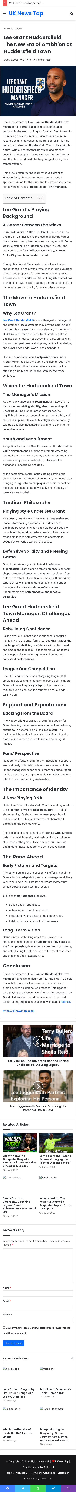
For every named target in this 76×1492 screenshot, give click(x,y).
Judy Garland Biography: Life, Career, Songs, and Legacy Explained (19, 1392)
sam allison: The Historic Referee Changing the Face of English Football (55, 1159)
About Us (47, 1478)
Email (7, 1301)
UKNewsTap (62, 1461)
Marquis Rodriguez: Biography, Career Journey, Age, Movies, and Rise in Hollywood (54, 1435)
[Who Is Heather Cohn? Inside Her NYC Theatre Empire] (19, 1416)
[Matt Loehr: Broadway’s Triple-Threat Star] (56, 1376)
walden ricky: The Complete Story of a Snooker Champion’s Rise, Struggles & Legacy (19, 1161)
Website (7, 1314)
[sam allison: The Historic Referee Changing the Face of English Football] (56, 1143)
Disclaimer (63, 1472)
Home (9, 28)
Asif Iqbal (49, 1467)
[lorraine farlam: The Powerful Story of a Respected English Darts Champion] (56, 1185)
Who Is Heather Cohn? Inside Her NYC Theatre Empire (17, 1433)
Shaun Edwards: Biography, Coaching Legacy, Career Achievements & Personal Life (19, 1205)
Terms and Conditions (43, 1472)
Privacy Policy (31, 1478)
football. (65, 1001)
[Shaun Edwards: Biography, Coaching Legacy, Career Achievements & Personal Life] (20, 1185)
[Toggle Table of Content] (38, 199)
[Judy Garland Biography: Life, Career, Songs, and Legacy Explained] (19, 1376)
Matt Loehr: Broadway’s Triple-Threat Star (32, 3)
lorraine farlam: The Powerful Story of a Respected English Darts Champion (55, 1203)
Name (7, 1287)
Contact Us (22, 1472)
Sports (18, 28)
